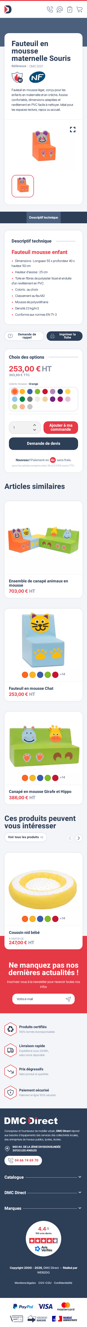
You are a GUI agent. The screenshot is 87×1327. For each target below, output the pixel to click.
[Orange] (25, 675)
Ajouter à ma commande (60, 427)
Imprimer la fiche (67, 336)
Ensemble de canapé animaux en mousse (38, 583)
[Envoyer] (69, 999)
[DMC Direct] (8, 9)
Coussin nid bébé (24, 932)
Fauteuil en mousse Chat (31, 688)
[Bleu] (40, 675)
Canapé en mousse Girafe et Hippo (40, 791)
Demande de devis (43, 443)
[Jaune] (32, 675)
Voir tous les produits (23, 837)
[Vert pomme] (48, 675)
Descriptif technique (43, 217)
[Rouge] (55, 675)
